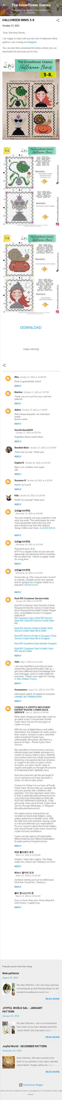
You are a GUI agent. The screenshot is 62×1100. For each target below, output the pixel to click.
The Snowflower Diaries (31, 5)
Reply (17, 386)
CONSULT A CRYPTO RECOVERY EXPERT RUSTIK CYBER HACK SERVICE (32, 710)
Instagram (32, 42)
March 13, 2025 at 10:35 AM (28, 875)
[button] (58, 21)
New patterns (10, 973)
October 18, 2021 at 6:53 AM (37, 463)
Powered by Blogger (33, 1085)
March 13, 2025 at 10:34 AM (28, 855)
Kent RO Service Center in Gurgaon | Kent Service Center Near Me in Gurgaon (35, 637)
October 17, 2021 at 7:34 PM (34, 410)
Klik (16, 495)
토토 (32, 548)
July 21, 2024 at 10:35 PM (37, 712)
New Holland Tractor (27, 679)
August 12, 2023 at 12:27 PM (41, 690)
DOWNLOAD (30, 327)
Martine (18, 392)
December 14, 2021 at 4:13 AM (29, 573)
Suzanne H (20, 480)
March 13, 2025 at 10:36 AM (28, 896)
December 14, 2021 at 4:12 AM (29, 544)
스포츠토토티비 (47, 528)
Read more (53, 999)
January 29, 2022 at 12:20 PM (29, 601)
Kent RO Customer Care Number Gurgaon (35, 643)
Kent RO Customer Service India (31, 598)
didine (17, 409)
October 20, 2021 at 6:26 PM (32, 496)
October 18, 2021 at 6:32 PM (39, 480)
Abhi (16, 662)
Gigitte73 (19, 462)
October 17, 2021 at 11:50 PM (43, 448)
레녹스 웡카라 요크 (24, 872)
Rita (16, 377)
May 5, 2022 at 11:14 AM (31, 662)
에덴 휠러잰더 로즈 (24, 852)
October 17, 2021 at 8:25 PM (28, 433)
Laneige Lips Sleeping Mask (28, 696)
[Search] (58, 6)
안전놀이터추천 (22, 510)
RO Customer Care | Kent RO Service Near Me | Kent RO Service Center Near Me (34, 620)
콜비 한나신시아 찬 (24, 893)
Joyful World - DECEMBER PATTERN (24, 1046)
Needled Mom (21, 447)
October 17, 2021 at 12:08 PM (33, 377)
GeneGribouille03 (23, 430)
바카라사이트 (31, 585)
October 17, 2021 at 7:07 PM (36, 392)
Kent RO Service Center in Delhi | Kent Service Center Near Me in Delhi (33, 629)
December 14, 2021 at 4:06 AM (29, 513)
